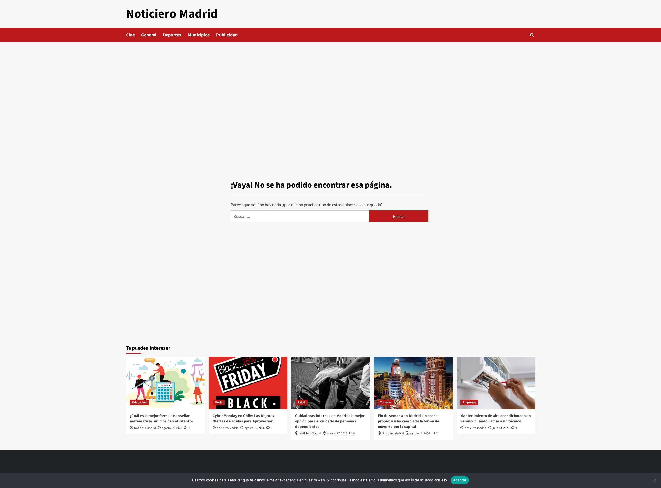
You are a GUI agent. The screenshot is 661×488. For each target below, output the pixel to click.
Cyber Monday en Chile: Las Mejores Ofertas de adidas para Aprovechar (243, 418)
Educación (139, 402)
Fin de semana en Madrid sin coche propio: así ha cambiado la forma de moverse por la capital (408, 421)
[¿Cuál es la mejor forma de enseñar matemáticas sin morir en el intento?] (165, 383)
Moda (218, 402)
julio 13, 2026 (500, 428)
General (148, 35)
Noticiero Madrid (172, 14)
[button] (532, 34)
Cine (130, 35)
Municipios (199, 35)
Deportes (172, 35)
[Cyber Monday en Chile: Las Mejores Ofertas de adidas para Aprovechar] (248, 383)
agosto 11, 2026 (420, 433)
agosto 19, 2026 (172, 428)
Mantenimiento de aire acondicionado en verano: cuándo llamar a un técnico (495, 418)
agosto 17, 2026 (337, 433)
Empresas (469, 402)
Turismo (385, 402)
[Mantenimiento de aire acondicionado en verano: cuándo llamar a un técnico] (496, 383)
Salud (301, 402)
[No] (654, 480)
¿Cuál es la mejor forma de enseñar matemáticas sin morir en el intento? (161, 418)
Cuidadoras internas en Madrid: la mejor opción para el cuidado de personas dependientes (330, 421)
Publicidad (227, 35)
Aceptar (459, 480)
